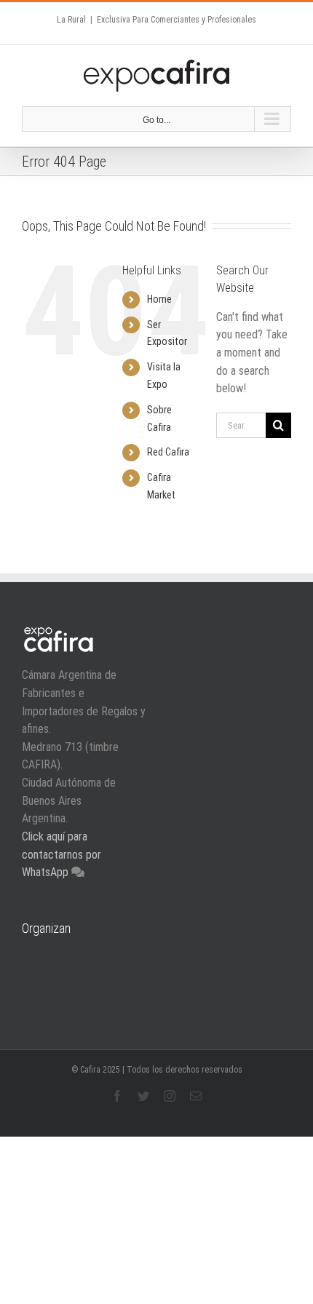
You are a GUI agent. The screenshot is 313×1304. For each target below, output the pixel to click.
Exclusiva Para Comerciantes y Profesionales (176, 20)
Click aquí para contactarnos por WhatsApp (61, 854)
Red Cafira (168, 452)
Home (159, 299)
